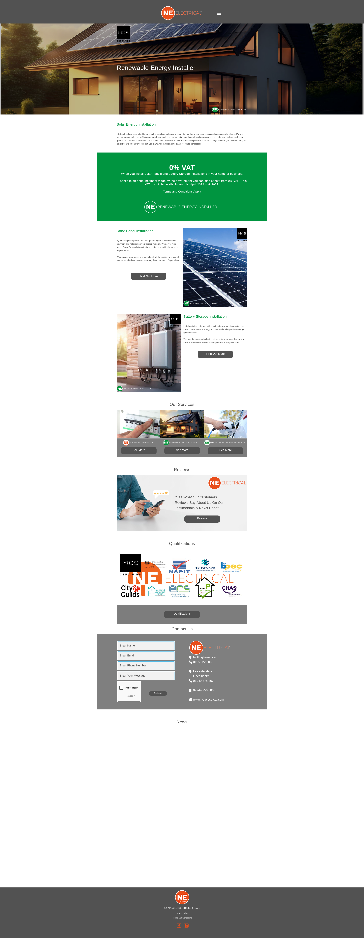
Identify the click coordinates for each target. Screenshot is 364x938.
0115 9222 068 (203, 662)
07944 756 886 (203, 690)
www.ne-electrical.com (208, 699)
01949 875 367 (203, 681)
